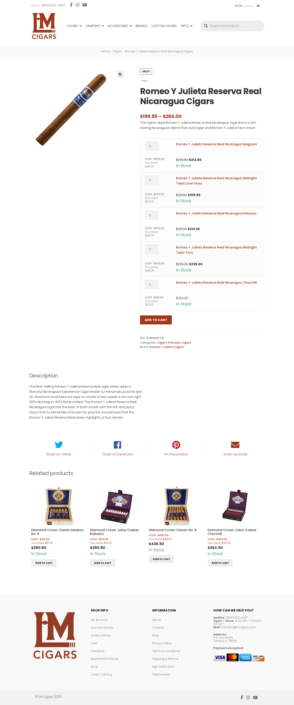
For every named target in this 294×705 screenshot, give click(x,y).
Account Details (102, 628)
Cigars (72, 26)
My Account (99, 620)
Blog (155, 635)
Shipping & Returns (165, 659)
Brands (141, 26)
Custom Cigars (164, 26)
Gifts (185, 26)
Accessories (118, 26)
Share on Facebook (117, 454)
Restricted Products (105, 659)
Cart (94, 643)
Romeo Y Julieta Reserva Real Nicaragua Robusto (216, 213)
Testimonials (161, 674)
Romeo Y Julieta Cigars (167, 347)
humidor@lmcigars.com (238, 627)
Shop (94, 667)
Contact (158, 628)
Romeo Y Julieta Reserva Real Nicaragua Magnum (216, 144)
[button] (120, 74)
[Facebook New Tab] (71, 5)
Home (105, 51)
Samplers (93, 26)
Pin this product (176, 454)
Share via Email (235, 454)
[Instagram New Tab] (77, 5)
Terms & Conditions (166, 651)
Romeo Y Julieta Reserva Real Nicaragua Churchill (216, 282)
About (156, 620)
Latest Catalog (101, 674)
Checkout (98, 651)
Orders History (101, 635)
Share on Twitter (58, 454)
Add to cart (156, 320)
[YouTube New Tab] (84, 5)
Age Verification (163, 667)
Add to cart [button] (43, 563)
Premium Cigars (179, 343)
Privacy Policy (161, 643)
